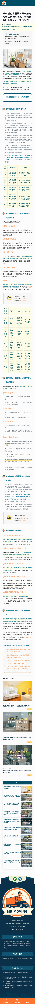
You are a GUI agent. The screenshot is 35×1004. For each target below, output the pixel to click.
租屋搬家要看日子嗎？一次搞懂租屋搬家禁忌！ (16, 706)
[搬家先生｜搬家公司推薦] (4, 2)
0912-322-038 (17, 637)
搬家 (27, 454)
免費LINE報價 (22, 301)
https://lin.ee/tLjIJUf (15, 879)
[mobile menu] (32, 3)
